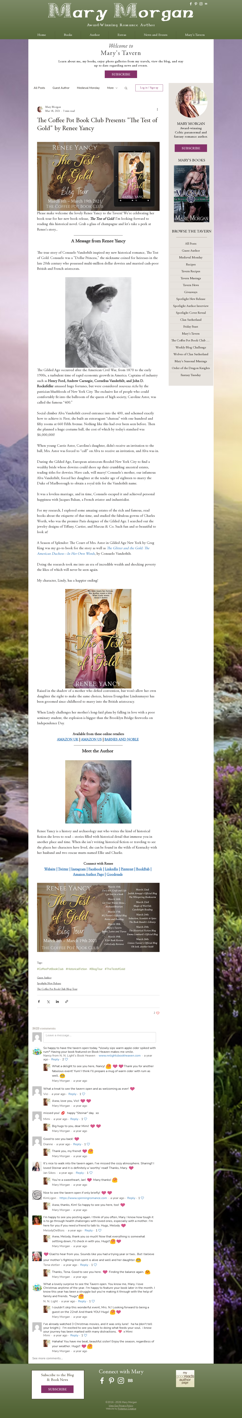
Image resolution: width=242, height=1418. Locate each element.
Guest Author (61, 88)
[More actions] (157, 109)
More (110, 88)
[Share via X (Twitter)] (48, 1001)
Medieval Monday (88, 88)
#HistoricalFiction (76, 969)
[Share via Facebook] (39, 1001)
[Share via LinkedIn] (57, 1001)
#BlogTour (95, 969)
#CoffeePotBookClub (50, 969)
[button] (126, 87)
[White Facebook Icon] (191, 4)
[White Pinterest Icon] (196, 4)
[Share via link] (66, 1001)
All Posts (39, 88)
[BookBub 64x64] (206, 4)
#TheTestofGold (115, 969)
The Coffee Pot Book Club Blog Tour (57, 989)
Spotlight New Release (49, 983)
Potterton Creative (127, 1408)
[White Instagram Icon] (201, 4)
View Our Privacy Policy (121, 1405)
